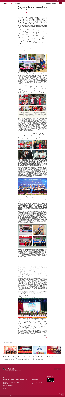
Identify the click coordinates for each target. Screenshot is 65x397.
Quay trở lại (45, 337)
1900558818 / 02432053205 (52, 3)
